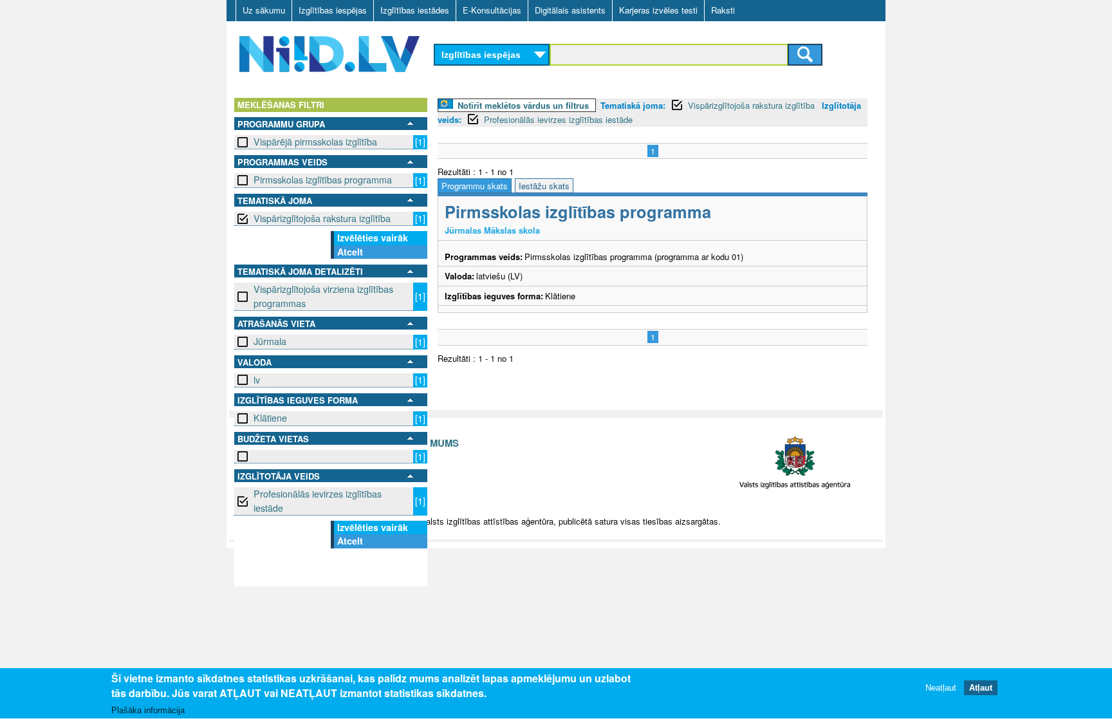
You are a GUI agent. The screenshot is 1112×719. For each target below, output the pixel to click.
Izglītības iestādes (414, 10)
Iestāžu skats (544, 186)
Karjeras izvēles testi (658, 10)
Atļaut (980, 688)
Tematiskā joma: (632, 105)
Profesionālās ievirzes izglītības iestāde (318, 500)
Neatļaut (940, 688)
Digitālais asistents (570, 10)
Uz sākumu (264, 10)
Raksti (723, 10)
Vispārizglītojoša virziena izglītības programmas (323, 296)
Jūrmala (270, 341)
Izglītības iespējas (333, 10)
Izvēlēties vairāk (372, 237)
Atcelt (350, 251)
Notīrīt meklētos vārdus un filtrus (523, 105)
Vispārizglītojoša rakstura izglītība (322, 218)
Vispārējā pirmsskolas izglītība (315, 141)
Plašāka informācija (148, 710)
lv (257, 379)
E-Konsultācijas (492, 10)
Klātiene (270, 417)
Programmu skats (474, 186)
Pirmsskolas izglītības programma (323, 179)
